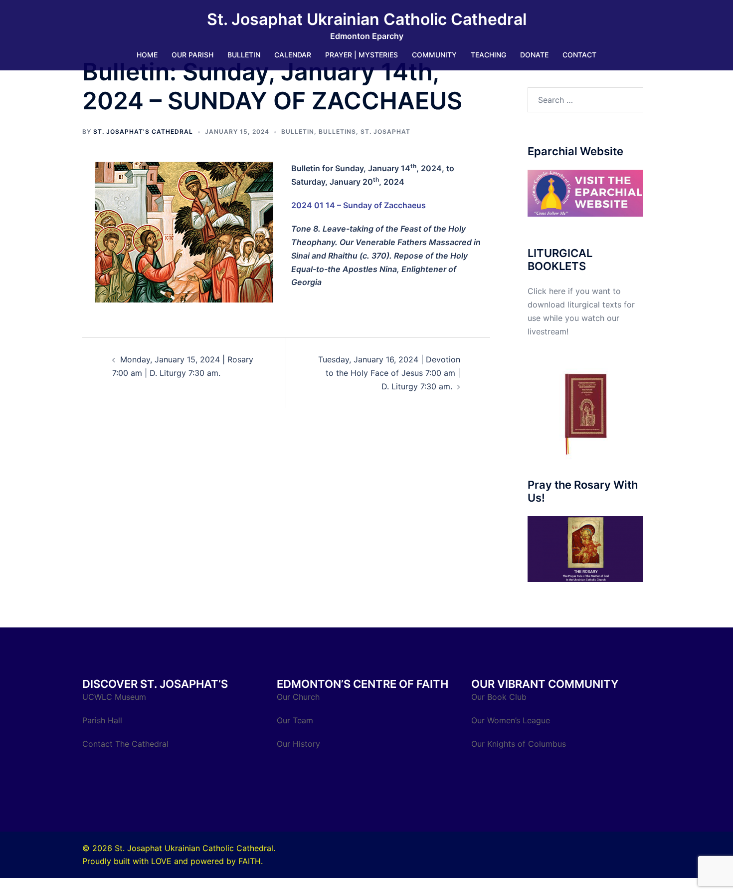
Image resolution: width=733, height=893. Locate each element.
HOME (147, 54)
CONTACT (579, 54)
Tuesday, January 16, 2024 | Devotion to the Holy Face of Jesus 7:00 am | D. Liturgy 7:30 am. (389, 372)
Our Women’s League (511, 720)
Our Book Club (499, 697)
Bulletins (337, 131)
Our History (298, 744)
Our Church (298, 697)
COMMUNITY (434, 54)
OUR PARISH (192, 54)
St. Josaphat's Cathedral (143, 131)
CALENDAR (292, 54)
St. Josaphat (385, 131)
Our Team (295, 720)
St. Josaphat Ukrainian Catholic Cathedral (367, 19)
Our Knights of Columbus (519, 744)
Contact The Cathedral (125, 744)
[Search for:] (586, 99)
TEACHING (488, 54)
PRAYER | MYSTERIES (361, 54)
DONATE (534, 54)
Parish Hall (103, 720)
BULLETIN (243, 54)
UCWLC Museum (115, 697)
